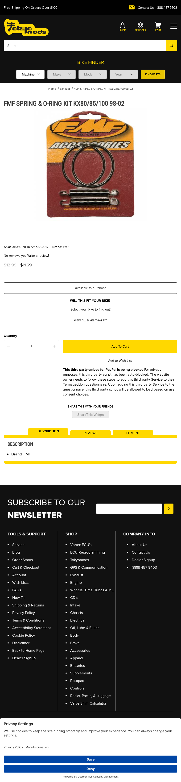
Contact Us (146, 7)
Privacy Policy (23, 612)
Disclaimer (20, 643)
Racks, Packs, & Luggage (90, 695)
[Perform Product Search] (171, 45)
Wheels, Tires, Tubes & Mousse (95, 590)
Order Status (22, 560)
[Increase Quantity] (54, 346)
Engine (76, 582)
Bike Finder (90, 62)
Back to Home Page (28, 650)
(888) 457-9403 (144, 567)
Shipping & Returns (28, 605)
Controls (77, 688)
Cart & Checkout (25, 567)
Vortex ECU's (80, 544)
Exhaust (65, 89)
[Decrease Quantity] (8, 346)
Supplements (81, 673)
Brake (75, 643)
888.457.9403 (167, 7)
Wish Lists (20, 582)
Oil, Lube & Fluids (84, 628)
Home (52, 89)
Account (19, 575)
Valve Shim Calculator (88, 703)
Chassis (76, 612)
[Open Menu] (173, 26)
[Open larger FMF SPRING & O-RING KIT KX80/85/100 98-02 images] (90, 164)
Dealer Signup (24, 658)
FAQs (16, 590)
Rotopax (77, 680)
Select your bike (82, 309)
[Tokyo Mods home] (26, 27)
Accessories (80, 650)
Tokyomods (79, 560)
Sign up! (168, 509)
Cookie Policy (23, 635)
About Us (139, 544)
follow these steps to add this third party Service (125, 379)
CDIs (74, 597)
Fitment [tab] (133, 433)
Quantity (10, 335)
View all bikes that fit (90, 320)
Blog (16, 552)
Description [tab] (48, 431)
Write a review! (38, 255)
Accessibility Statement (31, 628)
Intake (75, 605)
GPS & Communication (88, 567)
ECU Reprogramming (87, 552)
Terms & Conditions (28, 620)
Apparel (76, 658)
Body (74, 635)
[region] (90, 233)
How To (18, 597)
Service (18, 544)
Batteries (77, 665)
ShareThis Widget (90, 414)
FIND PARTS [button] (152, 74)
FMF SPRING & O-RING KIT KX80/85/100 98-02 (103, 89)
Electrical (77, 620)
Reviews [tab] (90, 433)
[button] (122, 28)
